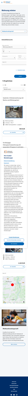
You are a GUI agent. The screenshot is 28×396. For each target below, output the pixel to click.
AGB (14, 389)
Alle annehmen (14, 243)
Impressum (14, 381)
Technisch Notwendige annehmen (14, 240)
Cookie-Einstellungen (14, 237)
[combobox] (14, 31)
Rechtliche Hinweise (14, 387)
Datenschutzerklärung (9, 161)
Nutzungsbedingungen (14, 385)
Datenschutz (14, 383)
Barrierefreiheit (14, 391)
